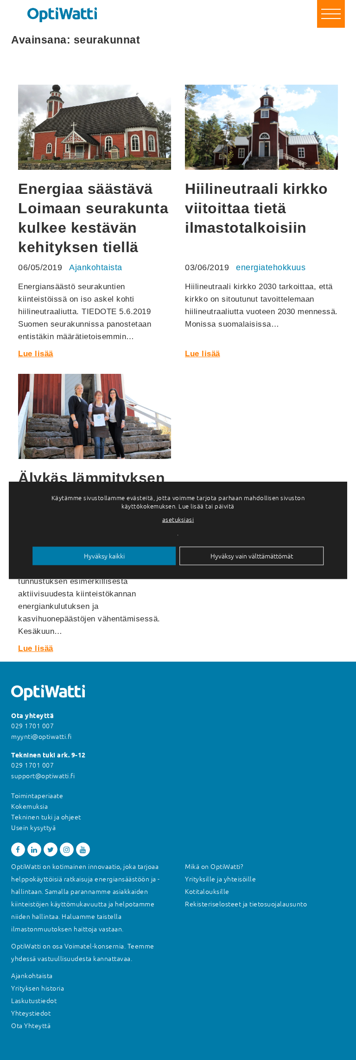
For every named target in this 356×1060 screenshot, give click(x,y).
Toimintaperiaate (37, 796)
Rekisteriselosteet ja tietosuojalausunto (246, 904)
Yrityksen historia (37, 988)
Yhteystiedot (31, 1013)
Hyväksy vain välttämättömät (251, 555)
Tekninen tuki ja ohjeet (46, 817)
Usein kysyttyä (33, 827)
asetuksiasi (178, 519)
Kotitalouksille (207, 891)
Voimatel (78, 946)
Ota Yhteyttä (31, 1025)
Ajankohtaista (95, 267)
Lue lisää (35, 353)
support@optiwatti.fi (43, 776)
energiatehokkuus (270, 267)
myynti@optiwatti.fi (41, 736)
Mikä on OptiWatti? (214, 866)
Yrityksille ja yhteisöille (220, 879)
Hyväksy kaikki (104, 555)
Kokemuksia (29, 806)
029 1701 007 (32, 726)
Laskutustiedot (34, 1000)
